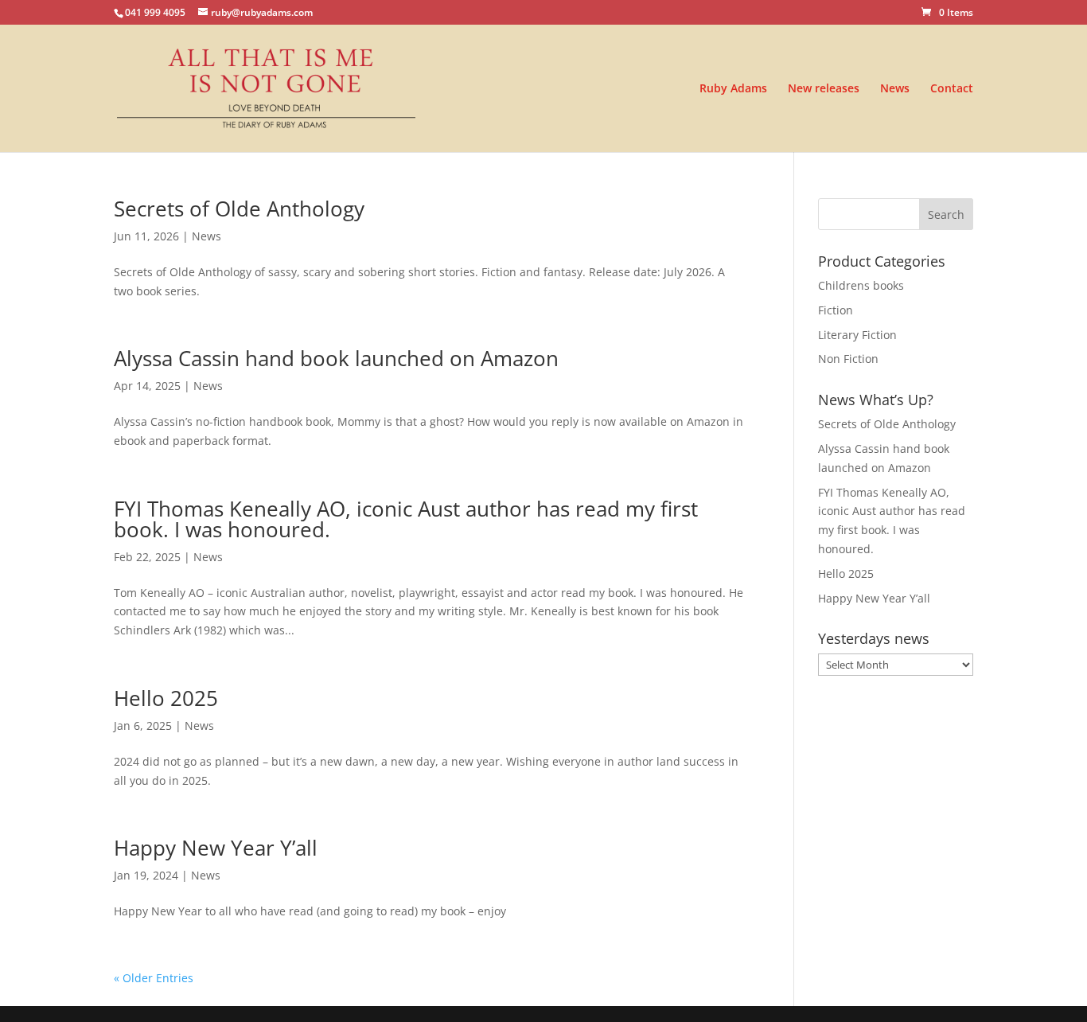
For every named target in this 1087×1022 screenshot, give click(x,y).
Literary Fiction (857, 334)
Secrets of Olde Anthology (239, 208)
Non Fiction (848, 358)
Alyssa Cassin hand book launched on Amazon (336, 358)
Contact (951, 89)
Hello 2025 (166, 698)
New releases (823, 89)
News (895, 89)
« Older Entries (153, 977)
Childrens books (861, 285)
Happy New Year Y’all (216, 847)
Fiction (835, 310)
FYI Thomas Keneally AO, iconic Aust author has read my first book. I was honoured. (406, 519)
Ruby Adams (733, 89)
